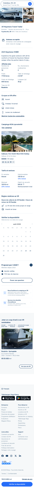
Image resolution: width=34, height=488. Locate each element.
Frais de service (6, 445)
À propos (4, 407)
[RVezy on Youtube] (7, 456)
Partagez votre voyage (8, 450)
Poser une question (17, 280)
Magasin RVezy (6, 421)
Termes (3, 473)
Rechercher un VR (23, 407)
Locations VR (11, 325)
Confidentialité (12, 473)
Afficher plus (6, 64)
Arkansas (12, 326)
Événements (22, 425)
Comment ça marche (7, 434)
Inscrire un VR (22, 409)
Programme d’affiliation (8, 416)
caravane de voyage (23, 325)
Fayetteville (21, 326)
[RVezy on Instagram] (11, 456)
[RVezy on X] (16, 456)
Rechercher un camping (25, 416)
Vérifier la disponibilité (17, 484)
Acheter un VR (22, 414)
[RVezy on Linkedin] (20, 456)
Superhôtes (21, 423)
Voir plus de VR (26, 366)
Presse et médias (6, 412)
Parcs (19, 427)
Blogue (3, 409)
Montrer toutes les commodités (13, 116)
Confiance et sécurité (8, 443)
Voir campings (7, 128)
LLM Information (23, 439)
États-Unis (4, 326)
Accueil (3, 325)
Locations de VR (23, 412)
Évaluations (4, 418)
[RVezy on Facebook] (2, 456)
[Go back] (2, 10)
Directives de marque (7, 414)
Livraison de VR (6, 436)
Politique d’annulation (7, 448)
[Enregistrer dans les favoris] (30, 330)
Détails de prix (27, 479)
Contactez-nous (23, 436)
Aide (19, 434)
